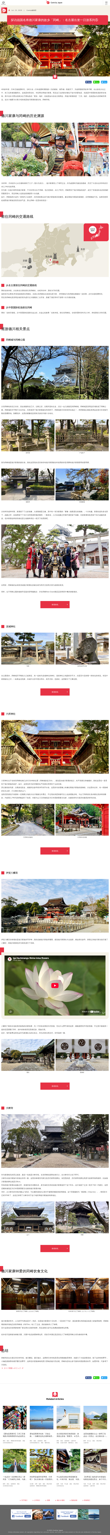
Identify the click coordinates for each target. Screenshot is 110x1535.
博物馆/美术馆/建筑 (16, 1440)
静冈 (84, 1440)
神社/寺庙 (99, 1440)
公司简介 (37, 1500)
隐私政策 (74, 1500)
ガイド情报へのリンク (12, 1368)
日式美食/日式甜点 (8, 1485)
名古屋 (31, 1484)
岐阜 (58, 1484)
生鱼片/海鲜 (63, 1442)
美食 (42, 1442)
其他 (76, 1442)
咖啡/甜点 (47, 1442)
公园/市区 (73, 1440)
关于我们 (24, 1500)
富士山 (89, 1440)
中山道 (66, 1484)
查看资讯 (55, 605)
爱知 (4, 1440)
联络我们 (87, 1500)
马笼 (61, 1484)
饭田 (40, 1484)
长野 (36, 1484)
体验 (24, 1440)
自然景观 (40, 1440)
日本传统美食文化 (8, 1442)
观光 (8, 1440)
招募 (48, 1500)
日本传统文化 (60, 1485)
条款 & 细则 (61, 1500)
